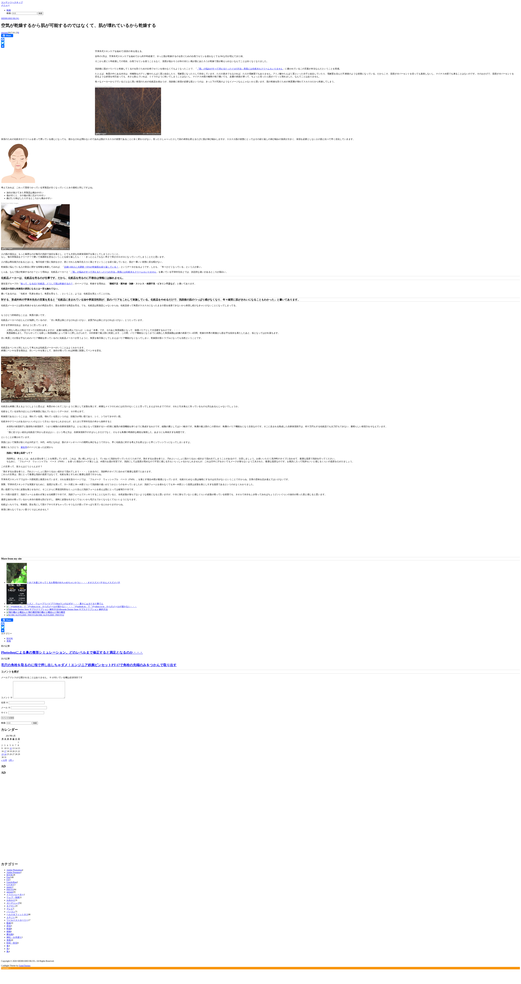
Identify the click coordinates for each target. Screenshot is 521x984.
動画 (9, 923)
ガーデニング (13, 903)
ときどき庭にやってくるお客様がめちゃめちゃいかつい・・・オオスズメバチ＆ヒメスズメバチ (73, 582)
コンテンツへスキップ (12, 2)
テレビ (10, 909)
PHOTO (10, 889)
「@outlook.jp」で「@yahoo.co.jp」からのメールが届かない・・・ (105, 606)
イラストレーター (15, 894)
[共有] (260, 46)
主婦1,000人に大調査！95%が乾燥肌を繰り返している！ (91, 267)
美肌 (9, 641)
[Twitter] (260, 42)
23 (2, 754)
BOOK (10, 638)
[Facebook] (260, 39)
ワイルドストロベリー (17, 920)
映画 (9, 929)
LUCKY (10, 884)
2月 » (11, 760)
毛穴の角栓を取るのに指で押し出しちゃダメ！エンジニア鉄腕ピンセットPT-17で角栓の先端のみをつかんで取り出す (89, 665)
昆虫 (9, 926)
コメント (6, 697)
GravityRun (12, 882)
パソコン (11, 911)
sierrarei (4, 32)
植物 (9, 931)
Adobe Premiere (13, 872)
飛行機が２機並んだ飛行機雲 (51, 612)
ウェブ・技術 (13, 897)
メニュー (5, 5)
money (9, 887)
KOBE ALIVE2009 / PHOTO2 (50, 615)
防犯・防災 (12, 943)
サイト (4, 712)
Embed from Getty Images (103, 86)
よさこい (11, 917)
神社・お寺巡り (14, 937)
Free (8, 877)
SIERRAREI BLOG (10, 18)
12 (11, 748)
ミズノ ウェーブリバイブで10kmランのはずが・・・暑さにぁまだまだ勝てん (65, 604)
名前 (4, 702)
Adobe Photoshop (14, 870)
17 (5, 751)
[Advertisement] (24, 68)
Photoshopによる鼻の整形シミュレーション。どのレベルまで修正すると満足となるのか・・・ (72, 652)
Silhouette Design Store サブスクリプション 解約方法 (83, 609)
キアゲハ (11, 906)
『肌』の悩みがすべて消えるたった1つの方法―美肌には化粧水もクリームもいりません (240, 69)
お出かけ (11, 900)
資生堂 (24, 447)
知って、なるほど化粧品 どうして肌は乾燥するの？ (47, 283)
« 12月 (4, 760)
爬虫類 (10, 934)
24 (5, 754)
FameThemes (24, 965)
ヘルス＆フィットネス (17, 914)
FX (8, 880)
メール (5, 707)
